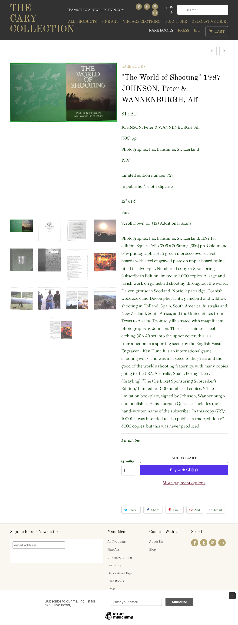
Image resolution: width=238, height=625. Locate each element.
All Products (82, 21)
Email (218, 510)
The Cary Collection (35, 19)
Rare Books (161, 30)
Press (183, 30)
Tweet (133, 510)
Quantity (127, 461)
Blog (152, 549)
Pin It (177, 510)
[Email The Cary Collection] (155, 13)
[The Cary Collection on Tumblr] (147, 6)
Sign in (169, 9)
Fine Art (109, 21)
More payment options (184, 482)
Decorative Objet (210, 21)
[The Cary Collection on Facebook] (139, 6)
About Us (156, 541)
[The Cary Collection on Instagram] (155, 6)
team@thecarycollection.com (95, 10)
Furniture (176, 21)
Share (155, 510)
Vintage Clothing (142, 21)
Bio (197, 30)
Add (197, 510)
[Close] (232, 595)
